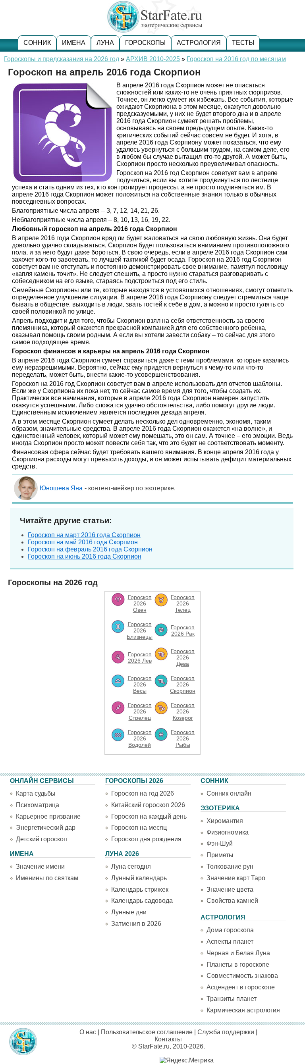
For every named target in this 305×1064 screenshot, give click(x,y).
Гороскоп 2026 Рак (183, 630)
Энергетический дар (45, 827)
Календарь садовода (142, 900)
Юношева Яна (61, 488)
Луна (105, 42)
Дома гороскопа (230, 930)
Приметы (220, 855)
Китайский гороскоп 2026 (148, 805)
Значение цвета (230, 889)
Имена (73, 42)
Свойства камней (232, 900)
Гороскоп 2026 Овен (140, 603)
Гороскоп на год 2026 (142, 793)
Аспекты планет (230, 941)
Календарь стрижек (139, 889)
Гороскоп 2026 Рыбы (183, 738)
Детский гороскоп (41, 839)
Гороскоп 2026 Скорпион (182, 684)
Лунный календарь (139, 878)
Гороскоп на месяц (139, 827)
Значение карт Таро (236, 878)
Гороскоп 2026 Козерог (183, 711)
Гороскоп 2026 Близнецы (139, 630)
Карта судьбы (36, 793)
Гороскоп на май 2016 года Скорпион (83, 542)
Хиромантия (225, 820)
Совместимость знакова (242, 975)
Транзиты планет (232, 998)
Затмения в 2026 (136, 923)
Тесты (243, 42)
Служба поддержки (225, 1032)
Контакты (168, 1039)
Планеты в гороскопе (238, 964)
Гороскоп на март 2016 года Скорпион (84, 535)
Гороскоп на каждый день (149, 816)
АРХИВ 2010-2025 (153, 59)
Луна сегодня (131, 866)
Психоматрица (37, 805)
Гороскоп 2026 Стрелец (140, 711)
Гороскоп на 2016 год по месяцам (236, 59)
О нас (87, 1032)
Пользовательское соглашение (147, 1032)
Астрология (199, 42)
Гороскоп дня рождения (146, 839)
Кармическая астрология (243, 1010)
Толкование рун (230, 866)
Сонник (37, 42)
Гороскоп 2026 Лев (140, 657)
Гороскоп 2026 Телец (183, 603)
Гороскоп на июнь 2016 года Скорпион (84, 556)
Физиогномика (228, 832)
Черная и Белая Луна (238, 953)
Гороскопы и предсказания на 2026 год (61, 59)
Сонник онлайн (229, 793)
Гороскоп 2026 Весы (140, 684)
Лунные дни (129, 912)
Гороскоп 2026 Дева (183, 657)
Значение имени (40, 866)
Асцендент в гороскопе (241, 987)
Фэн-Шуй (220, 843)
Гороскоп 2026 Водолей (140, 738)
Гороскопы (145, 42)
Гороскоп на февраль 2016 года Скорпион (90, 549)
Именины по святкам (47, 878)
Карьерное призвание (48, 816)
